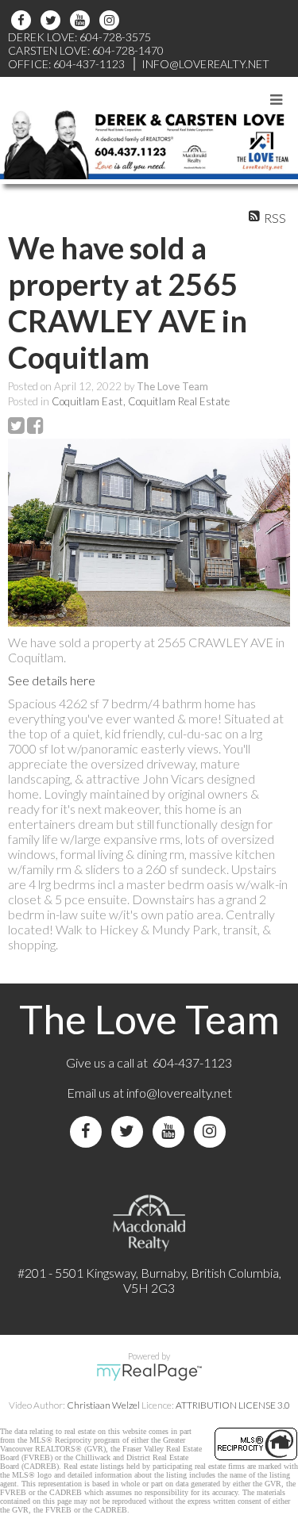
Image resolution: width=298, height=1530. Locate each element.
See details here (51, 680)
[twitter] (53, 20)
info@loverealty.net (179, 1092)
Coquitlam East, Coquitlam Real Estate (141, 401)
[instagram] (112, 20)
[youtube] (82, 20)
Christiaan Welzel (103, 1405)
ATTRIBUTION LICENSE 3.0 (233, 1405)
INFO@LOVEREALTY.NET (205, 64)
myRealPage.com (149, 1372)
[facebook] (23, 20)
